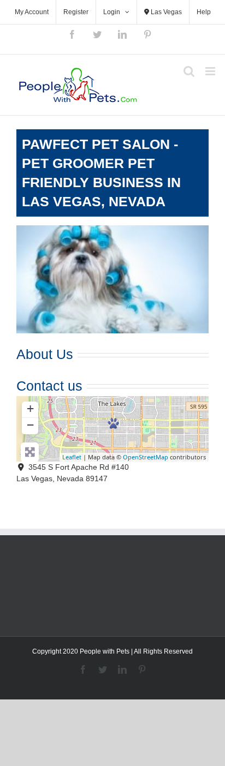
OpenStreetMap (145, 457)
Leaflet (71, 457)
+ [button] (30, 408)
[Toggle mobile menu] (211, 71)
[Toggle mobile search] (188, 71)
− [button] (30, 425)
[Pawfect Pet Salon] (113, 423)
